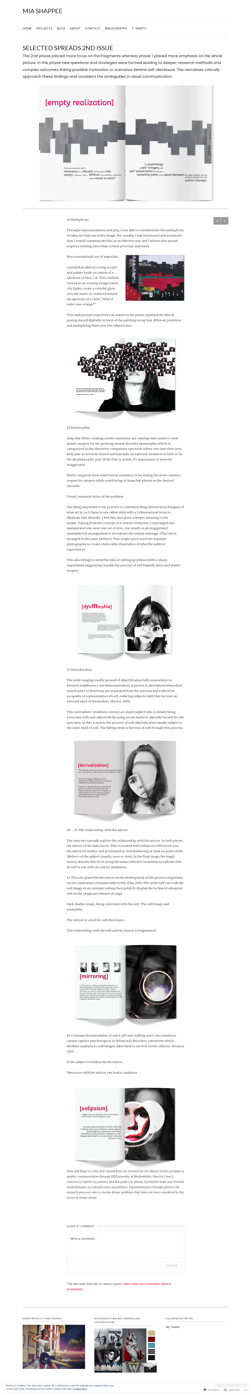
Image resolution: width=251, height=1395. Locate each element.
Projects (44, 28)
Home (27, 28)
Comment (171, 1265)
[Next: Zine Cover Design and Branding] (224, 221)
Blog (61, 28)
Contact (93, 28)
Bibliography (116, 28)
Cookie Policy (80, 1388)
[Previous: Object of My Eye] (217, 221)
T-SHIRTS (139, 28)
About (75, 28)
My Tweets (173, 1327)
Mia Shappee (42, 11)
